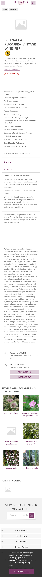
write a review (24, 377)
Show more (8, 162)
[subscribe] (31, 515)
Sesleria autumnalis (31, 468)
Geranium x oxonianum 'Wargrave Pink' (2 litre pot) (30, 415)
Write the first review (12, 70)
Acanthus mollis (11, 468)
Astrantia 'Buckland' (11, 413)
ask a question (24, 372)
